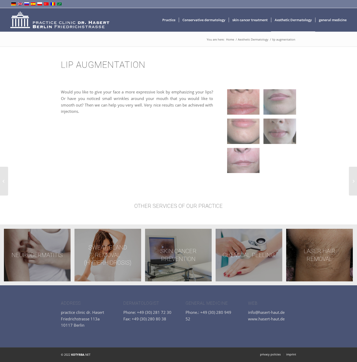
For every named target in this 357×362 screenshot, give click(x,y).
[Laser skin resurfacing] (4, 181)
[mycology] (353, 181)
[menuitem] (169, 20)
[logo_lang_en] (59, 20)
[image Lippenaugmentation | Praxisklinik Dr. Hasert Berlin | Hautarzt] (245, 104)
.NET (80, 355)
